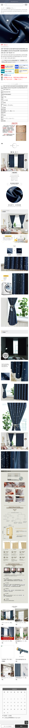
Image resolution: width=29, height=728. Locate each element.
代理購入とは (7, 75)
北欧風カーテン (10, 8)
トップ (2, 8)
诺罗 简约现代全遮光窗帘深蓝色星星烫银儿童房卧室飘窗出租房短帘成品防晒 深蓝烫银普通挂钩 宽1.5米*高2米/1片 (14, 11)
